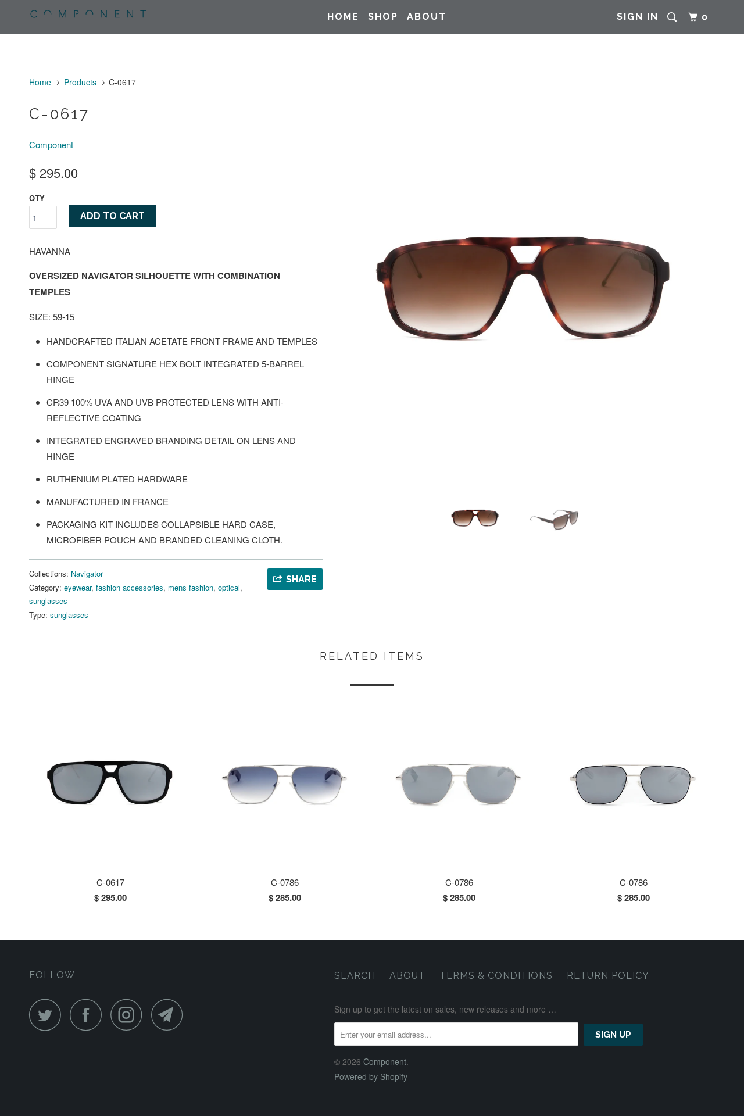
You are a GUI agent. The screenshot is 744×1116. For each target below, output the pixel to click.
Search (354, 975)
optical (229, 587)
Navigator (87, 573)
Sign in (638, 16)
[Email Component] (170, 1015)
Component (51, 144)
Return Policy (608, 975)
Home (343, 16)
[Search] (673, 17)
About (426, 16)
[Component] (88, 14)
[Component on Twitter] (48, 1015)
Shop (383, 16)
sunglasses (48, 600)
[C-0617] (524, 288)
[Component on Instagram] (129, 1015)
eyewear (77, 587)
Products (80, 82)
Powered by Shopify (370, 1076)
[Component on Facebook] (89, 1015)
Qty (37, 197)
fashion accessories (129, 587)
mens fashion (190, 587)
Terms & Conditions (496, 975)
